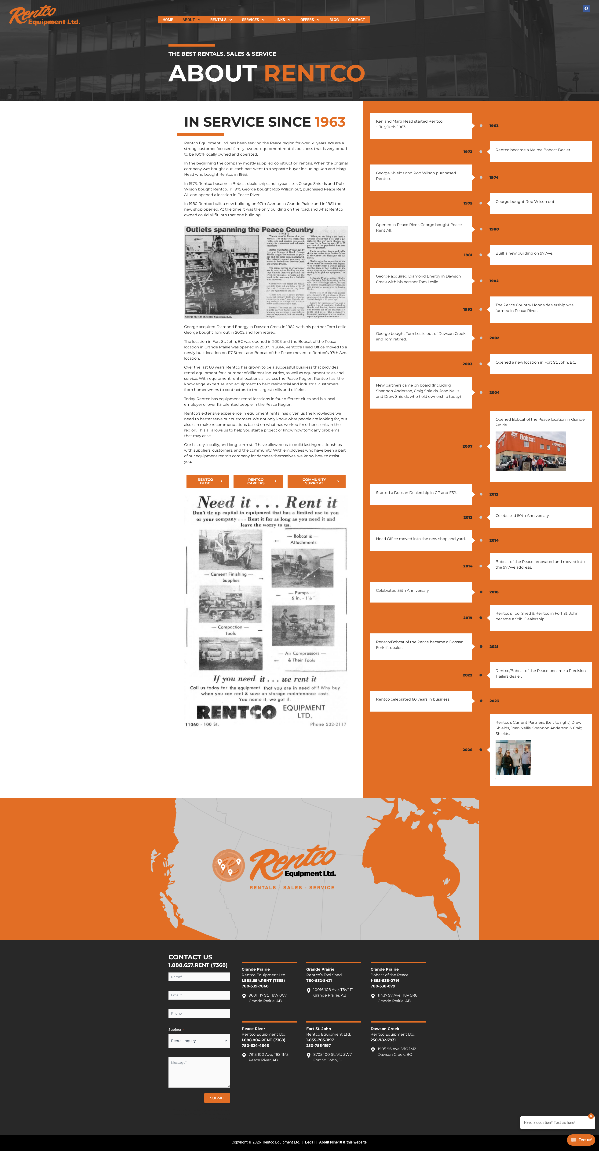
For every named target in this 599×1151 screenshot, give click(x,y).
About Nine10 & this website (343, 1142)
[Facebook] (586, 8)
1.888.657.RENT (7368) (198, 965)
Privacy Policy (200, 1114)
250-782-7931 (383, 1040)
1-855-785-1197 (320, 1040)
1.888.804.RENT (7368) (263, 1040)
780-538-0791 (384, 986)
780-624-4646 (255, 1045)
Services (250, 20)
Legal (309, 1142)
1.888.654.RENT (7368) (263, 980)
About (189, 20)
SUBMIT (217, 1098)
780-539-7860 (255, 986)
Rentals (218, 20)
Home (168, 20)
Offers (307, 20)
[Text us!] (581, 1141)
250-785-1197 (318, 1045)
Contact (356, 20)
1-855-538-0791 (385, 980)
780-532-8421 (319, 980)
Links (279, 20)
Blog (334, 20)
